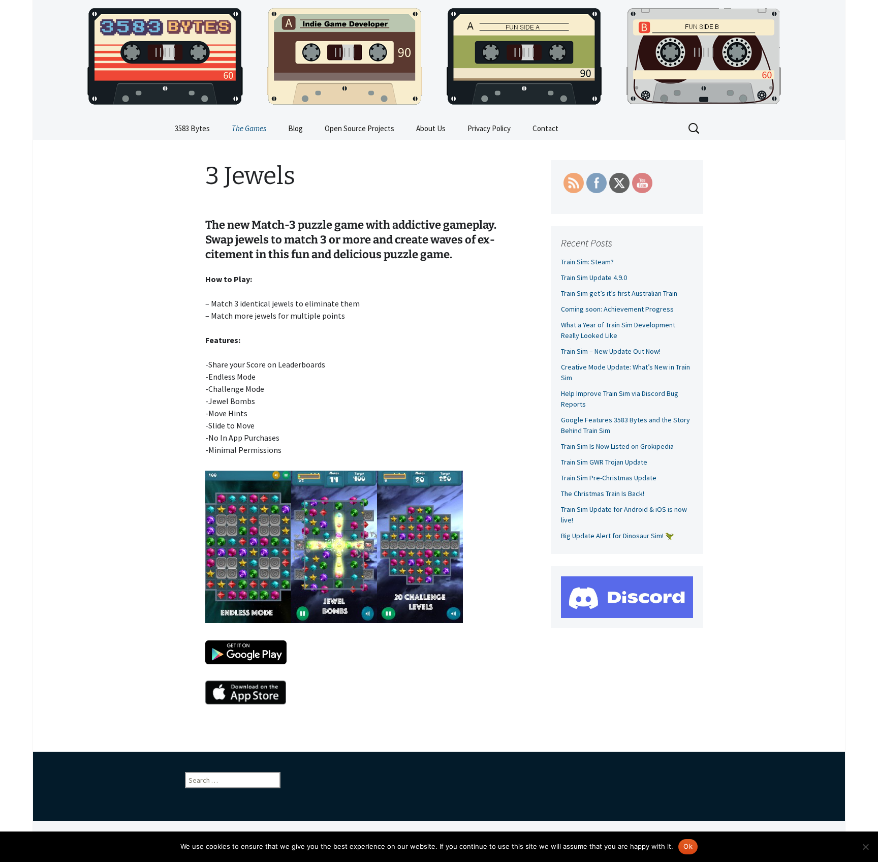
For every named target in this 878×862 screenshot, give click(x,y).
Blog (295, 128)
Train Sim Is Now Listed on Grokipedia (617, 446)
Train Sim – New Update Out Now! (611, 351)
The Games (249, 128)
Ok (688, 846)
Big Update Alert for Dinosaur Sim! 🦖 (617, 535)
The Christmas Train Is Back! (602, 493)
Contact (545, 128)
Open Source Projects (359, 128)
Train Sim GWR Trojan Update (604, 462)
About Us (431, 128)
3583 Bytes (192, 128)
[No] (865, 847)
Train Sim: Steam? (587, 261)
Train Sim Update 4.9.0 (594, 277)
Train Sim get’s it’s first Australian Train (619, 293)
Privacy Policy (489, 128)
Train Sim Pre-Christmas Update (608, 477)
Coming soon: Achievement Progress (617, 309)
